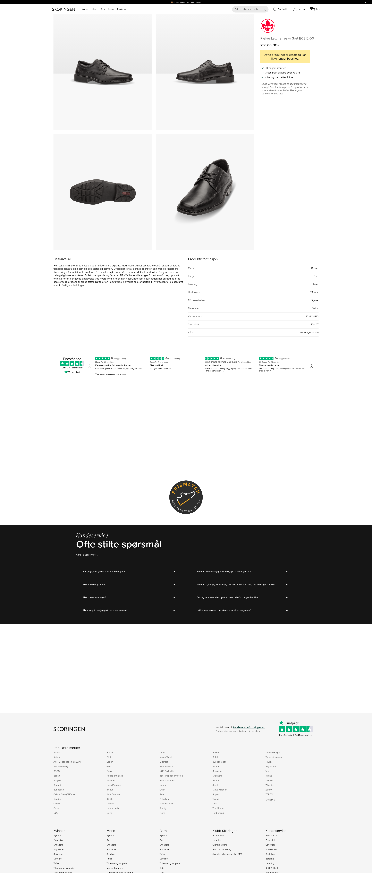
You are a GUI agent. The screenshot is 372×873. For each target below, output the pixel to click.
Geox (109, 771)
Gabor (110, 761)
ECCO (110, 752)
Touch (268, 761)
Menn (94, 9)
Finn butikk (271, 835)
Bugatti (57, 785)
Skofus (215, 780)
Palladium (164, 798)
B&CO (56, 771)
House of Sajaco (115, 775)
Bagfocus (121, 9)
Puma (162, 812)
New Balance (166, 766)
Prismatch (270, 840)
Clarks (56, 803)
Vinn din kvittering (221, 849)
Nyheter (57, 835)
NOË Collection (167, 771)
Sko (108, 840)
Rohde (215, 757)
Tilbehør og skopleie (63, 867)
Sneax (111, 9)
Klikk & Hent (271, 867)
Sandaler (57, 858)
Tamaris (216, 798)
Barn (103, 9)
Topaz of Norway (273, 757)
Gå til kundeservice (86, 554)
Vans (267, 771)
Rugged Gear (219, 761)
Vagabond (270, 766)
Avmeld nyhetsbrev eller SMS (227, 854)
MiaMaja (164, 761)
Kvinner (85, 9)
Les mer (198, 2)
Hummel (111, 780)
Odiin (162, 789)
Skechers (217, 775)
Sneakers (58, 844)
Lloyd (109, 812)
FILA (109, 757)
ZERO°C (269, 794)
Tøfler (56, 863)
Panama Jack (166, 803)
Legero (110, 803)
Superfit (216, 794)
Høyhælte (58, 849)
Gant (109, 766)
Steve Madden (219, 789)
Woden (269, 780)
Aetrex (56, 757)
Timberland (218, 812)
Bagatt (56, 775)
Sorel (215, 785)
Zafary (268, 789)
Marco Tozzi (166, 757)
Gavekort (270, 844)
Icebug (110, 789)
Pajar (162, 794)
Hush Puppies (113, 785)
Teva (214, 803)
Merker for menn (115, 867)
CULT (56, 812)
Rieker (215, 752)
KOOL (109, 798)
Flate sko (58, 840)
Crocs (56, 808)
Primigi (163, 808)
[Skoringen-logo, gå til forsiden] (63, 9)
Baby (162, 867)
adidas (56, 752)
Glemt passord (219, 844)
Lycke (162, 752)
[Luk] (365, 2)
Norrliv (163, 785)
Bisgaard (57, 780)
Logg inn (216, 840)
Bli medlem (218, 835)
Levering (269, 863)
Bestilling (270, 854)
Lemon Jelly (113, 808)
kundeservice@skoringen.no (249, 727)
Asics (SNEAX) (60, 766)
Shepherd (217, 771)
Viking (268, 775)
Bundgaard (59, 789)
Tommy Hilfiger (273, 752)
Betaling (269, 858)
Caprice (57, 798)
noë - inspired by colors (171, 775)
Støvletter (58, 854)
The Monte (217, 808)
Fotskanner (271, 849)
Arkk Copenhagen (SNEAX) (67, 761)
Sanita (215, 766)
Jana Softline (113, 794)
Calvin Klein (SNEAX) (64, 794)
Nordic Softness (168, 780)
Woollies (269, 785)
